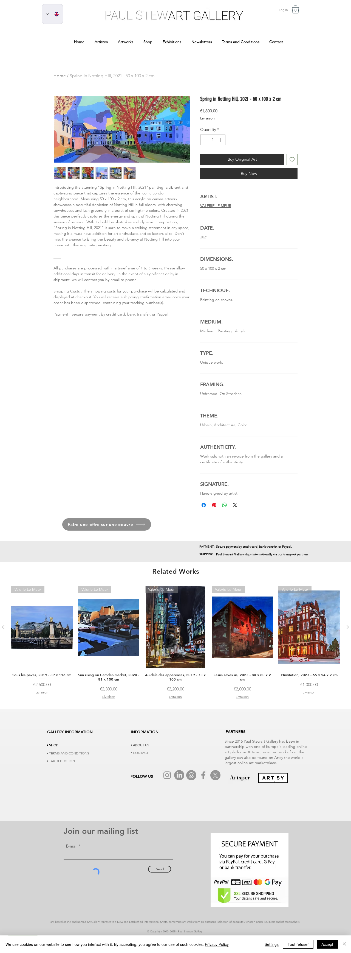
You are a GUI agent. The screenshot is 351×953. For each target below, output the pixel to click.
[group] (175, 643)
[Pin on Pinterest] (214, 505)
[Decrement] (204, 140)
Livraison (207, 118)
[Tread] (191, 775)
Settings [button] (272, 944)
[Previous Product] (3, 627)
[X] (215, 775)
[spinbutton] (212, 140)
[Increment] (221, 140)
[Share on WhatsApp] (224, 505)
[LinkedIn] (179, 775)
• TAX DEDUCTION (61, 761)
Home (59, 75)
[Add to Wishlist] (292, 159)
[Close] (344, 944)
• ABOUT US (140, 745)
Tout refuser (298, 944)
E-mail (72, 846)
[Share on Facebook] (203, 505)
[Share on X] (235, 505)
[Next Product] (347, 627)
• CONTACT (139, 753)
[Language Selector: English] (52, 14)
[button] (295, 9)
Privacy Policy (217, 944)
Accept (327, 944)
